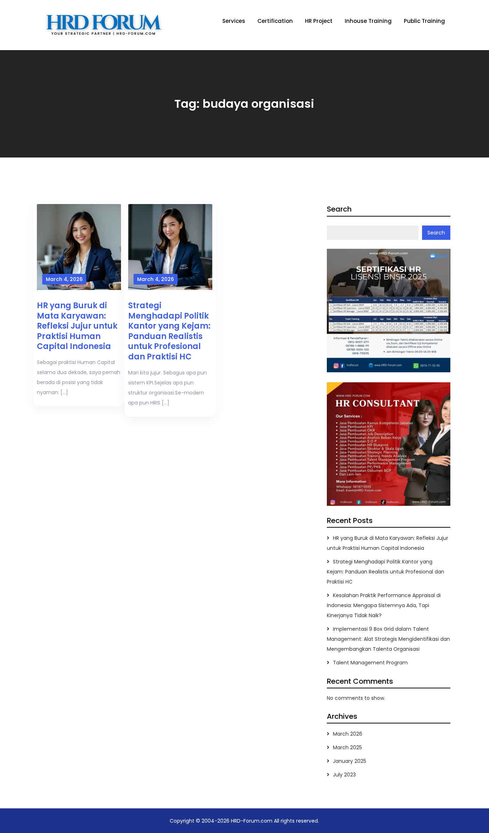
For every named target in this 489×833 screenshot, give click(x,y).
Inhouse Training (368, 21)
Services (233, 21)
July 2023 (344, 774)
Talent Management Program (370, 662)
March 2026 (347, 733)
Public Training (424, 21)
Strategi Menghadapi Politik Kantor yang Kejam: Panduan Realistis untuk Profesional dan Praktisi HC (169, 331)
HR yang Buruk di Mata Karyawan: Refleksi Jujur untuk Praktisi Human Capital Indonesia (77, 326)
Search (339, 209)
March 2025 (347, 747)
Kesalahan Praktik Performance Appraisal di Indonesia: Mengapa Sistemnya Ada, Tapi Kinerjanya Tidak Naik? (384, 605)
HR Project (319, 21)
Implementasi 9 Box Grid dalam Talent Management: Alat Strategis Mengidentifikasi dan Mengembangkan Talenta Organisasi (388, 639)
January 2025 (349, 761)
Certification (275, 21)
